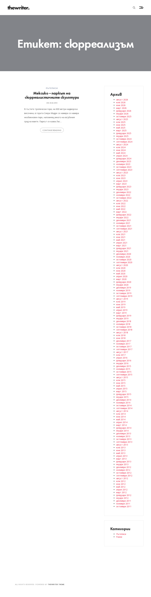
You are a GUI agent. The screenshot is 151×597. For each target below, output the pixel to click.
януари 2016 (122, 363)
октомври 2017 (123, 346)
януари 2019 (122, 318)
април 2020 (121, 276)
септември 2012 (124, 475)
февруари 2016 (123, 360)
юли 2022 (120, 203)
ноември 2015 (123, 369)
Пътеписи (52, 88)
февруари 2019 (123, 315)
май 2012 (120, 486)
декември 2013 (123, 433)
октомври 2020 (123, 259)
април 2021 (121, 242)
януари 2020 (122, 284)
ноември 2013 (123, 436)
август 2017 (122, 352)
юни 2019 (120, 304)
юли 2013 (120, 447)
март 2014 (121, 425)
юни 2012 (120, 484)
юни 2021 (120, 237)
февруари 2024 (123, 158)
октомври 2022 (123, 197)
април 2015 (121, 388)
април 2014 (121, 422)
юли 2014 (120, 413)
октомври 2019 (123, 293)
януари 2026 (122, 113)
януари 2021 (122, 251)
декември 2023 (123, 161)
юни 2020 (120, 270)
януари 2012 (122, 498)
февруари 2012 (123, 495)
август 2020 (122, 265)
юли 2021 (120, 234)
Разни (119, 536)
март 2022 (121, 211)
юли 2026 (120, 102)
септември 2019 (124, 296)
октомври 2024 (123, 138)
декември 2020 (123, 254)
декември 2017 (123, 340)
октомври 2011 (123, 506)
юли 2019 (120, 301)
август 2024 (122, 144)
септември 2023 (124, 169)
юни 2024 (120, 150)
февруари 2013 (123, 461)
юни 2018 (120, 338)
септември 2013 (124, 441)
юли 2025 (120, 122)
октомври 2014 (123, 405)
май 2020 (120, 273)
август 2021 (122, 231)
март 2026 (121, 108)
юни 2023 (120, 178)
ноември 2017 (123, 343)
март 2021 (121, 245)
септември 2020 (124, 262)
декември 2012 (123, 467)
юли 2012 (120, 481)
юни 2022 (120, 206)
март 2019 (121, 312)
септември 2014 (124, 408)
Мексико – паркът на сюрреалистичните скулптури (52, 95)
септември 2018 (124, 329)
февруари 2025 (123, 133)
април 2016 (121, 357)
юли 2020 (120, 268)
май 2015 (120, 385)
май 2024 (120, 153)
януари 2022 (122, 217)
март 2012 (121, 492)
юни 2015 (120, 383)
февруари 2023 (123, 186)
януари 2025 (122, 136)
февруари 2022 (123, 214)
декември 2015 (123, 366)
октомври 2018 (123, 326)
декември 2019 (123, 287)
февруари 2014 (123, 427)
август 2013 (122, 444)
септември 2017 (124, 349)
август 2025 (122, 119)
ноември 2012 (123, 470)
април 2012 (121, 489)
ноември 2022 (123, 195)
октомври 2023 (123, 167)
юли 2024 (120, 147)
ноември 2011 (123, 503)
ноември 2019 (123, 290)
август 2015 (122, 377)
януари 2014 (122, 430)
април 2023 (121, 181)
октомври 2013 (123, 439)
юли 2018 (120, 335)
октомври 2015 (123, 371)
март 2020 (121, 279)
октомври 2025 (123, 116)
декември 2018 (123, 321)
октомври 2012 (123, 472)
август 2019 (122, 298)
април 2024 (121, 155)
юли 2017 (120, 355)
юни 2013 (120, 450)
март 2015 (121, 391)
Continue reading (51, 130)
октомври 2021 (123, 225)
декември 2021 (123, 220)
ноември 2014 (123, 402)
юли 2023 (120, 175)
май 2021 (120, 239)
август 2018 (122, 332)
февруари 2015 (123, 394)
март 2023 (121, 183)
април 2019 (121, 310)
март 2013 (121, 458)
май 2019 (120, 307)
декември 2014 (123, 399)
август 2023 (122, 172)
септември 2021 (124, 228)
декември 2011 (123, 500)
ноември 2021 (123, 223)
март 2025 (121, 130)
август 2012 (122, 478)
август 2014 (122, 411)
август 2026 (122, 99)
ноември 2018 (123, 324)
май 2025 (120, 127)
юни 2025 (120, 124)
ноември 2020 (123, 256)
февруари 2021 (123, 248)
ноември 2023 (123, 164)
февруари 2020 (123, 282)
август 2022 (122, 200)
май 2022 (120, 209)
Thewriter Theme (56, 584)
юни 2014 (120, 416)
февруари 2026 (123, 110)
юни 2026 (120, 105)
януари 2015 (122, 397)
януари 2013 (122, 464)
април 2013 (121, 456)
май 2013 (120, 453)
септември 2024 (124, 141)
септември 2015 (124, 374)
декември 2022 (123, 192)
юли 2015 (120, 380)
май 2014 (120, 419)
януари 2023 (122, 189)
